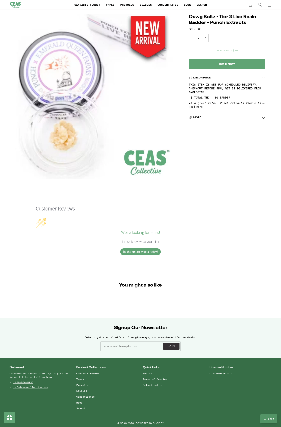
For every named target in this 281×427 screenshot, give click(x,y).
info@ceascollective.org (31, 387)
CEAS (124, 423)
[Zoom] (16, 171)
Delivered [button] (17, 367)
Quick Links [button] (151, 367)
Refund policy (153, 385)
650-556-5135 (23, 382)
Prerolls (82, 385)
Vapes (80, 379)
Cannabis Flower (87, 373)
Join (171, 346)
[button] (87, 5)
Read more (196, 106)
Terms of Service (155, 379)
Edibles (81, 390)
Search (80, 408)
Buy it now (227, 64)
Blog (79, 402)
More (197, 117)
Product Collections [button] (91, 367)
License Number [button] (221, 367)
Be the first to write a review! (140, 251)
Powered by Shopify (150, 423)
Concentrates (85, 396)
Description (202, 78)
